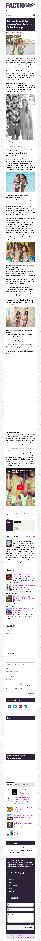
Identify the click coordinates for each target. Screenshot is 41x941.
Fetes (30, 935)
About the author (30, 537)
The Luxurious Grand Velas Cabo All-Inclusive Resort (23, 575)
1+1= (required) (10, 676)
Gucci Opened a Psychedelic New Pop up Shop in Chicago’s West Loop (23, 611)
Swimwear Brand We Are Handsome (20, 514)
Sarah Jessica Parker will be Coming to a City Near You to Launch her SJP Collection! (22, 799)
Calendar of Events (23, 937)
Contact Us (12, 879)
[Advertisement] (23, 735)
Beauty (19, 935)
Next (32, 15)
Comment (8, 630)
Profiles (25, 935)
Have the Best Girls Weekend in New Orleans (24, 586)
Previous (9, 15)
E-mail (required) (10, 661)
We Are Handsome (27, 61)
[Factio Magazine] (20, 7)
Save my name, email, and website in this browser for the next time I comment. (20, 687)
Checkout (11, 891)
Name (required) (10, 653)
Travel (13, 937)
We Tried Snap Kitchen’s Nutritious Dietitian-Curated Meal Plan (24, 598)
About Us (11, 882)
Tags (8, 789)
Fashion (13, 935)
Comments (26, 784)
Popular (9, 784)
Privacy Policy (13, 885)
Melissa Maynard (16, 32)
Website (8, 668)
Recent (17, 784)
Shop (10, 888)
